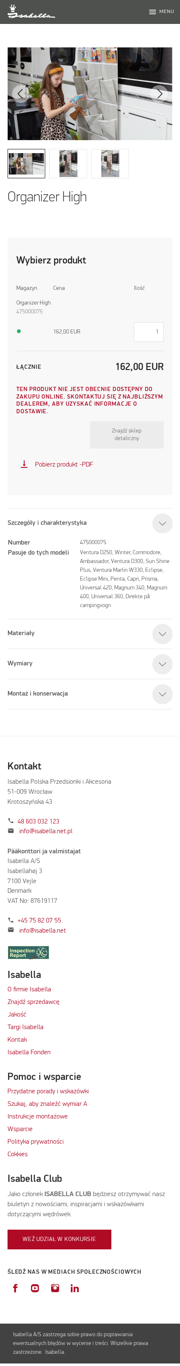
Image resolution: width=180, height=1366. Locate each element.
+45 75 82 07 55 (39, 921)
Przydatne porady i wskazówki (48, 1091)
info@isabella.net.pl (45, 831)
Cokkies (18, 1154)
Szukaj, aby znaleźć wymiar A (47, 1104)
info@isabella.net (42, 931)
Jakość (17, 1014)
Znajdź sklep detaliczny (126, 434)
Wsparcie (20, 1129)
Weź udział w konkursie (59, 1239)
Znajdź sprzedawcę (33, 1002)
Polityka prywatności (36, 1142)
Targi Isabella (26, 1027)
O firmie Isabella (29, 989)
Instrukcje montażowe (38, 1116)
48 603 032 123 (38, 822)
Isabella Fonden (29, 1052)
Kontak (17, 1040)
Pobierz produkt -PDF (56, 464)
